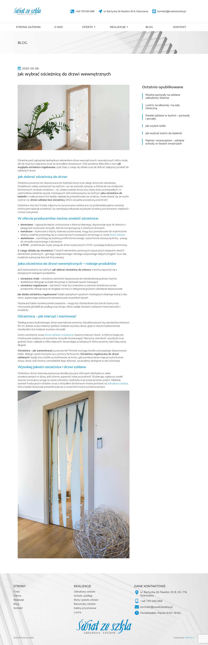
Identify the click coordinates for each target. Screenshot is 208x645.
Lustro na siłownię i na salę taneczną (162, 107)
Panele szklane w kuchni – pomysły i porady (167, 117)
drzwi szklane (117, 234)
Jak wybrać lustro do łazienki (163, 133)
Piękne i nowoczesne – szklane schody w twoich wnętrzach (164, 142)
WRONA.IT (190, 638)
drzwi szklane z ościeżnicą (59, 334)
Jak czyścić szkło (155, 125)
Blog (22, 42)
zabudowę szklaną (118, 383)
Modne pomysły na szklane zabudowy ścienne (162, 96)
